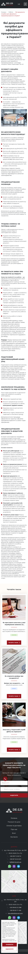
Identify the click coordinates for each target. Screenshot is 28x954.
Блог (14, 833)
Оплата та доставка (14, 826)
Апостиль (14, 742)
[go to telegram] (18, 866)
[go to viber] (14, 866)
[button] (14, 881)
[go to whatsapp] (9, 866)
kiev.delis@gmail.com (15, 913)
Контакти (14, 837)
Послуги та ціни (14, 822)
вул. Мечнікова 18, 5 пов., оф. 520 (15, 850)
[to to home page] (7, 4)
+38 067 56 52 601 (15, 859)
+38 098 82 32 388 (15, 907)
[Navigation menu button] (25, 4)
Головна (3, 12)
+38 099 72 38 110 (15, 856)
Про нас (14, 829)
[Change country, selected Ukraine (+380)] (2, 789)
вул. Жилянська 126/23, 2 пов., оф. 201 (15, 900)
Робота (11, 12)
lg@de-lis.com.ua (15, 862)
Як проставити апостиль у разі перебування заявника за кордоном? (14, 624)
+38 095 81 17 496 (15, 910)
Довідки (14, 688)
